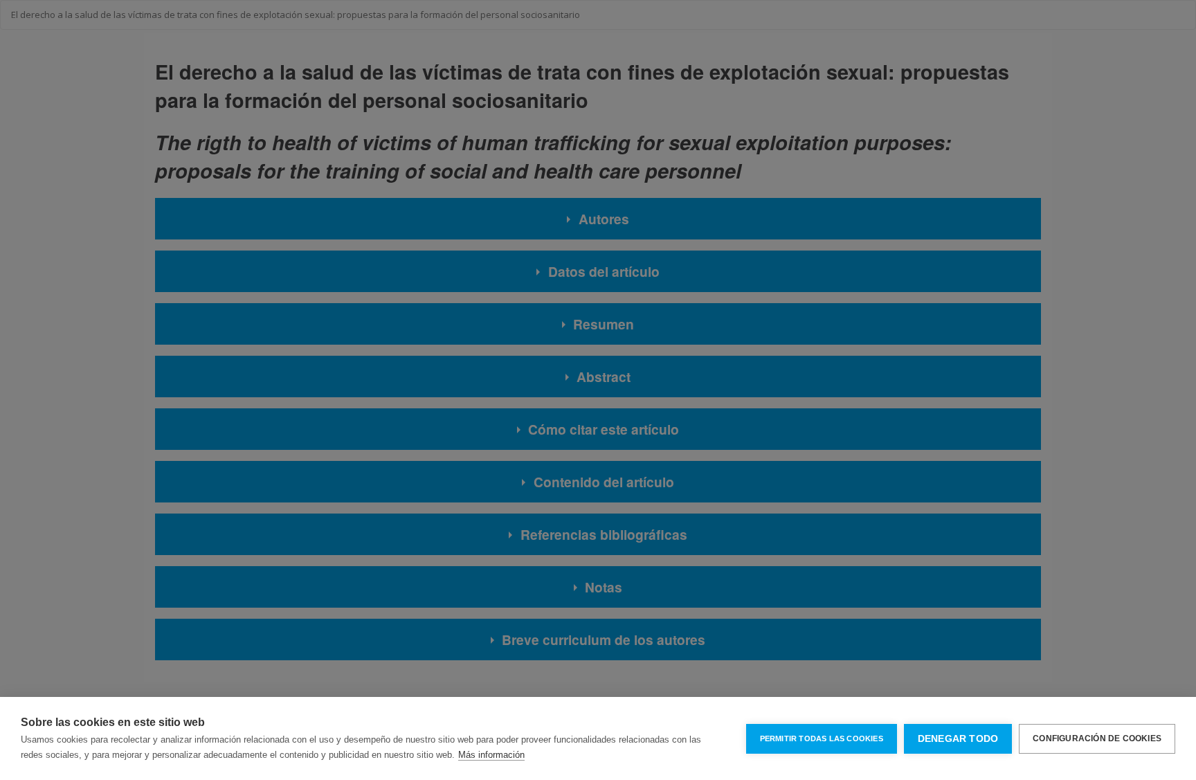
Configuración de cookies (1097, 738)
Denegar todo (958, 739)
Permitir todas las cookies (821, 738)
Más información (491, 755)
